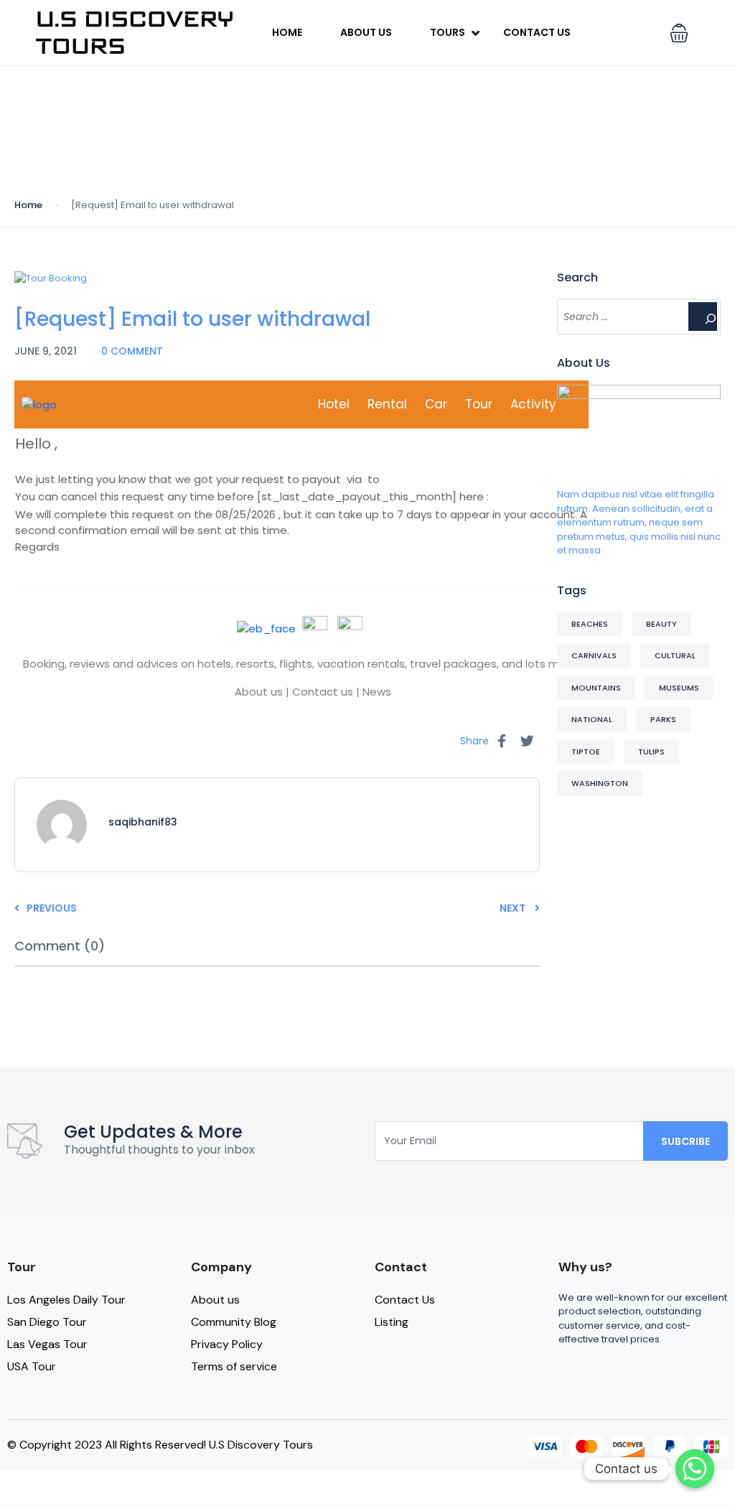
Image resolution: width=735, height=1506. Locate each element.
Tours (447, 32)
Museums (679, 687)
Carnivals (594, 655)
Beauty (661, 624)
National (591, 719)
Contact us (322, 691)
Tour (478, 404)
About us (259, 691)
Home (287, 32)
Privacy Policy (227, 1344)
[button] (679, 33)
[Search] (702, 316)
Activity (533, 404)
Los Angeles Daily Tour (66, 1299)
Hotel (334, 404)
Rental (387, 404)
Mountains (596, 687)
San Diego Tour (47, 1321)
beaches (589, 624)
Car (436, 404)
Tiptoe (585, 751)
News (376, 691)
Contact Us (537, 32)
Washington (599, 783)
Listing (391, 1321)
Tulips (651, 751)
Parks (663, 719)
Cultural (675, 655)
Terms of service (234, 1366)
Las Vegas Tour (47, 1344)
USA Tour (31, 1366)
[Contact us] (694, 1468)
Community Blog (233, 1321)
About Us (366, 32)
